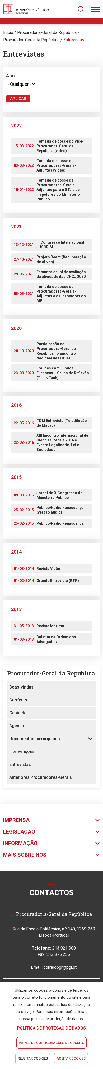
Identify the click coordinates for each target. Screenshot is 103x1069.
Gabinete (17, 712)
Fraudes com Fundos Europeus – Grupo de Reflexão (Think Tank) (62, 373)
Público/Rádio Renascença (60, 523)
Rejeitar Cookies (33, 1058)
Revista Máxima (50, 626)
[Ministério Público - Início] (26, 9)
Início (8, 32)
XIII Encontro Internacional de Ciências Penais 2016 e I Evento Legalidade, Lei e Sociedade (62, 442)
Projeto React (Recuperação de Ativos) (61, 259)
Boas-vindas (21, 687)
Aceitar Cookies (71, 1058)
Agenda (16, 725)
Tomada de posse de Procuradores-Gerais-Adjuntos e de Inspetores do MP (61, 293)
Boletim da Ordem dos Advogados (56, 639)
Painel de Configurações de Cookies (51, 1043)
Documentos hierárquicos (34, 738)
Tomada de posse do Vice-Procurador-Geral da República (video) (60, 146)
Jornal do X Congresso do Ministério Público (59, 495)
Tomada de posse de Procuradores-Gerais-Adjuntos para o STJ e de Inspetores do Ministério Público (58, 189)
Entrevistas (73, 39)
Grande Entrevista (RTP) (57, 581)
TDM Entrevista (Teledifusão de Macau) (61, 423)
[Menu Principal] (95, 9)
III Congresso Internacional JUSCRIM (60, 244)
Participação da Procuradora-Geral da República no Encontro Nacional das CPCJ (56, 351)
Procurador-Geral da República (31, 39)
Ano (10, 75)
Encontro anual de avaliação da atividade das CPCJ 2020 (61, 274)
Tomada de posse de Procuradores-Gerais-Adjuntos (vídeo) (56, 165)
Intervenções (22, 751)
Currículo (18, 699)
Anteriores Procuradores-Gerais (40, 777)
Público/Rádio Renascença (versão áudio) (60, 509)
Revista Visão (48, 568)
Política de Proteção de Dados (51, 1028)
